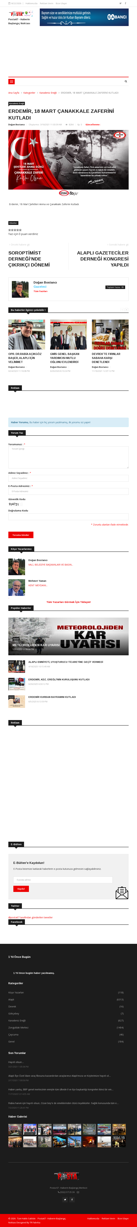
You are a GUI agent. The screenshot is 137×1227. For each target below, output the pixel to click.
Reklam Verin (46, 3)
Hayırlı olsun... (16, 1062)
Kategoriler (29, 92)
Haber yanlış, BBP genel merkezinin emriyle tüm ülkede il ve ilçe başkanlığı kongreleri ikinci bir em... (60, 1089)
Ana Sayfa (13, 92)
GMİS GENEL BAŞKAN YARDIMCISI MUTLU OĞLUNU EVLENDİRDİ (64, 358)
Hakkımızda (31, 3)
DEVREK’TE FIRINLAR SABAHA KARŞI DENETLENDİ (106, 358)
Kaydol (21, 888)
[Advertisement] (68, 51)
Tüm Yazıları (40, 291)
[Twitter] (120, 3)
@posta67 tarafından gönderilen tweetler (30, 917)
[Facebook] (125, 3)
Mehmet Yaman (37, 581)
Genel (16, 639)
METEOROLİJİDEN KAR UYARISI (36, 645)
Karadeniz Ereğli (48, 92)
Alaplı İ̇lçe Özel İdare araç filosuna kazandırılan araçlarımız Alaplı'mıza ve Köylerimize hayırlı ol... (59, 1075)
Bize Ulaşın (61, 3)
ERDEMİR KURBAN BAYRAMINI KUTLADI (52, 697)
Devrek (99, 324)
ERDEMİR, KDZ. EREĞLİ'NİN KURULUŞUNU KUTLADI (59, 679)
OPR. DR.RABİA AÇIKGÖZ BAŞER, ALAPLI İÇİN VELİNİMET (25, 358)
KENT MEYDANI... (37, 585)
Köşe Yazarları (19, 324)
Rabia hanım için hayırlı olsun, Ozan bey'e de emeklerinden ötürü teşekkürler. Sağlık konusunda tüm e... (63, 1103)
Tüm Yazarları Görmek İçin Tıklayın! (68, 602)
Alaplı (56, 324)
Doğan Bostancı (16, 124)
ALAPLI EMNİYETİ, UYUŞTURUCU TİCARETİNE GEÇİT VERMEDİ (65, 662)
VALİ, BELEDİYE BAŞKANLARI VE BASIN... (50, 564)
